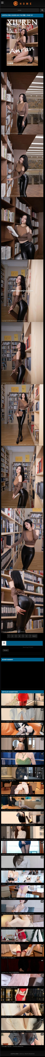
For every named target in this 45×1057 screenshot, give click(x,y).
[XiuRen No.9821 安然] (22, 744)
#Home (19, 10)
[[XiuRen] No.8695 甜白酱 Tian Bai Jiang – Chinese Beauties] (22, 729)
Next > (34, 636)
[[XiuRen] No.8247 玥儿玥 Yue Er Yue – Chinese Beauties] (22, 817)
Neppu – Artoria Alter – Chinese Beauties (14, 884)
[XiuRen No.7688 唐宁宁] (22, 773)
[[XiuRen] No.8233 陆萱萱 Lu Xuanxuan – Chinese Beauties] (22, 832)
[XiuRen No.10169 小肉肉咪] (22, 758)
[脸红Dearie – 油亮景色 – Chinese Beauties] (22, 788)
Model (6, 650)
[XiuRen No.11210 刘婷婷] (22, 862)
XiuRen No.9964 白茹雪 (9, 928)
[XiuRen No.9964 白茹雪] (22, 921)
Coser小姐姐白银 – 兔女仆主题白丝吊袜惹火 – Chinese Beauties (21, 721)
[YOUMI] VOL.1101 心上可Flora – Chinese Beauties (17, 707)
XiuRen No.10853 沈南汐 (9, 899)
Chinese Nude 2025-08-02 (9, 987)
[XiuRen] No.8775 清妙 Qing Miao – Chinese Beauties (18, 913)
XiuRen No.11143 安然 (8, 943)
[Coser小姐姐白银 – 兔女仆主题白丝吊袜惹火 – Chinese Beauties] (22, 714)
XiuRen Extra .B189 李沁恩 (10, 854)
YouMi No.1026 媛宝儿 (8, 958)
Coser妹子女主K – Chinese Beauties (12, 1046)
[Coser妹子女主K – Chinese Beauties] (22, 1039)
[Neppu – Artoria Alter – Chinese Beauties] (22, 876)
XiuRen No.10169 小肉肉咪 (10, 766)
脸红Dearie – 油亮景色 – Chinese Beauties (14, 795)
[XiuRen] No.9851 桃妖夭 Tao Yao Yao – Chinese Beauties (19, 1031)
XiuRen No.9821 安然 (8, 751)
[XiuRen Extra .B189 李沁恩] (22, 847)
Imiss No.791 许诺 (7, 1017)
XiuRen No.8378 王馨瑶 (9, 1002)
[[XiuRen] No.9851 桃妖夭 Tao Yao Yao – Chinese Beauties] (22, 1024)
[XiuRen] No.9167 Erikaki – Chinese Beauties (15, 810)
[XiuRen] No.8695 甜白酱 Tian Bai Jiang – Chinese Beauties (19, 736)
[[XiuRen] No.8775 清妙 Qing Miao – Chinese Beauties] (22, 906)
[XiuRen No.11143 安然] (22, 935)
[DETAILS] (4, 643)
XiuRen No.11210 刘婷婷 (9, 869)
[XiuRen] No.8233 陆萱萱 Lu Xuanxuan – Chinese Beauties (19, 840)
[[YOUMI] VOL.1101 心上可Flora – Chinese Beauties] (22, 699)
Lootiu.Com (23, 3)
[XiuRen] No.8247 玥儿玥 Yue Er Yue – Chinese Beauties (18, 825)
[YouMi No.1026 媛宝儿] (22, 950)
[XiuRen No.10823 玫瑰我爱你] (22, 965)
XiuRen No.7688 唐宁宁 (9, 781)
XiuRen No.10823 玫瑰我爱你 (10, 972)
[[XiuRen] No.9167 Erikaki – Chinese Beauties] (22, 803)
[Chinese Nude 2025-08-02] (22, 980)
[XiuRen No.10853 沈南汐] (22, 891)
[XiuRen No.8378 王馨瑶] (22, 994)
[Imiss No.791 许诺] (22, 1009)
